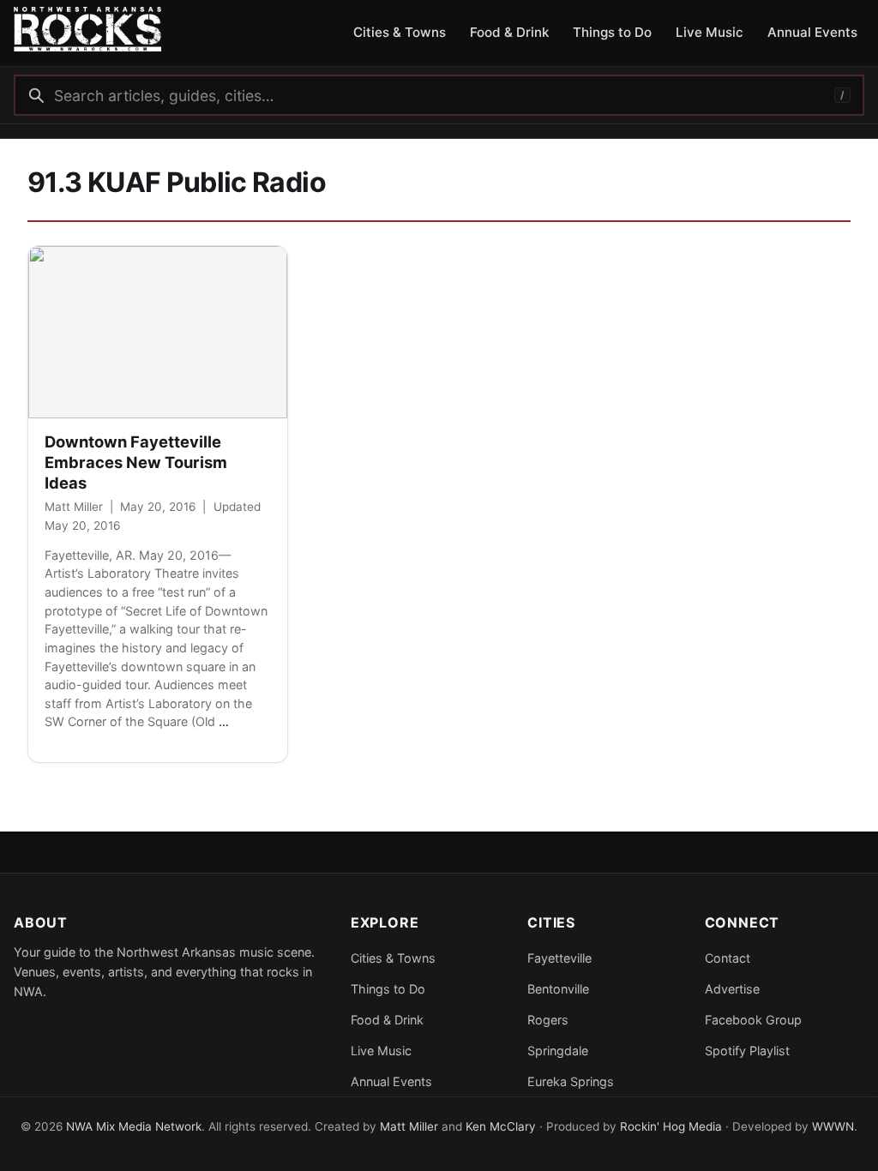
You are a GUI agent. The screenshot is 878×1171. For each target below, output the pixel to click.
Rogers (547, 1019)
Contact (727, 958)
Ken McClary (501, 1126)
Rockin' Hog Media (671, 1126)
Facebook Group (753, 1019)
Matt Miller (74, 506)
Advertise (732, 989)
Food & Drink (387, 1019)
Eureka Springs (570, 1081)
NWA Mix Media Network (133, 1126)
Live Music (381, 1050)
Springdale (557, 1050)
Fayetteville (559, 958)
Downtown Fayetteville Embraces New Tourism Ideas (136, 462)
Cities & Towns (393, 958)
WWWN (833, 1126)
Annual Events (391, 1081)
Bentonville (558, 989)
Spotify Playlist (747, 1050)
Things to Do (388, 989)
